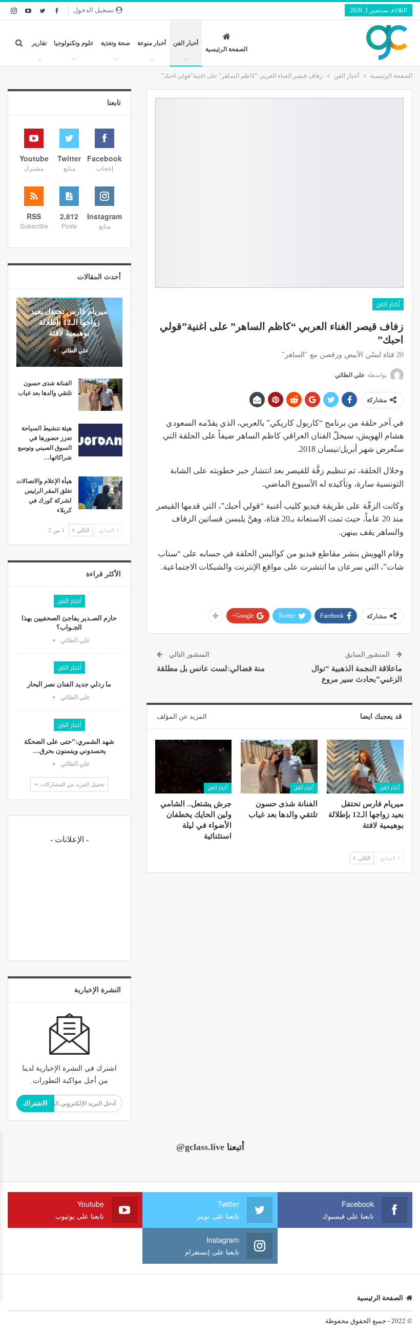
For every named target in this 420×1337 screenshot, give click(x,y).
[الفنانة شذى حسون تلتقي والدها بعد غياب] (279, 766)
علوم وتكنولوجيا (74, 43)
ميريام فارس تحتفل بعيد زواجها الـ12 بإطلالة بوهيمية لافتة (69, 322)
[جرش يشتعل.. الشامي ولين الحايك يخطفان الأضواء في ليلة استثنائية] (193, 766)
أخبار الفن (185, 43)
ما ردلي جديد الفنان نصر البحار (69, 684)
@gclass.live (200, 1147)
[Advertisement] (69, 901)
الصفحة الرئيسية (226, 49)
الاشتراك (35, 1103)
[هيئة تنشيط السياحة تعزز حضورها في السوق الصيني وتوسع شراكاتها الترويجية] (100, 440)
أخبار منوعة (151, 43)
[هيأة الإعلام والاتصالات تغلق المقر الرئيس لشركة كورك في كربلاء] (100, 492)
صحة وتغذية (115, 43)
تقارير (39, 43)
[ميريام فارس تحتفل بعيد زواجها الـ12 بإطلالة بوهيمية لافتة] (365, 766)
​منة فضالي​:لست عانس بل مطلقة (211, 668)
